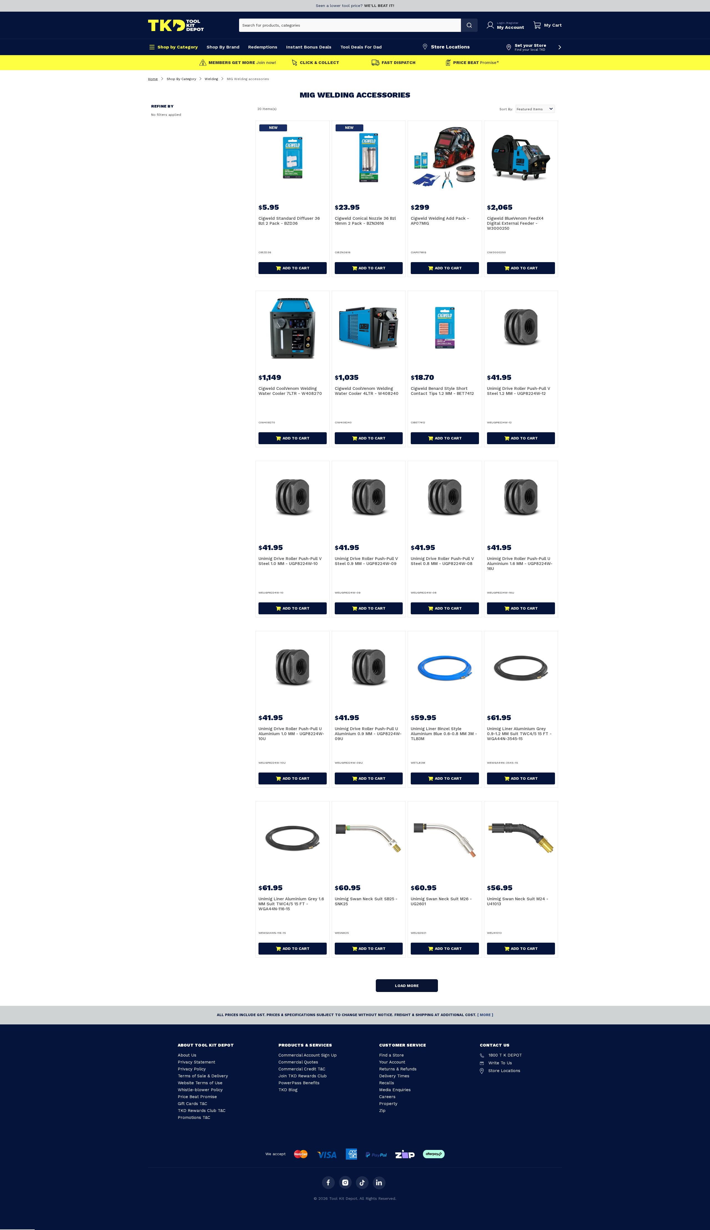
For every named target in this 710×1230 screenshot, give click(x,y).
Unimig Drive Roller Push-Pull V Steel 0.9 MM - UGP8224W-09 (366, 561)
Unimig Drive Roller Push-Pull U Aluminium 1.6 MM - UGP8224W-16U (519, 563)
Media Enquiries (395, 1089)
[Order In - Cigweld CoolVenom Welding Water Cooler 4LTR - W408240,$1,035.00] (369, 328)
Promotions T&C (194, 1117)
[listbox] (535, 109)
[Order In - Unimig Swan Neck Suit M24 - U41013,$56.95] (521, 838)
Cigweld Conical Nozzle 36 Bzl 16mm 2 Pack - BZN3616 (365, 221)
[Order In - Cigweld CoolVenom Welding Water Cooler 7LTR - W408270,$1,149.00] (292, 328)
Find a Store (391, 1055)
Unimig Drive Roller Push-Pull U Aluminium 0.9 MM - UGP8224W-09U (368, 733)
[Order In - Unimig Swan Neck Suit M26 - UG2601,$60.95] (445, 838)
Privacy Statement (196, 1062)
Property (388, 1103)
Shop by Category (178, 47)
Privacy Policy (192, 1069)
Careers (387, 1096)
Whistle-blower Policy (200, 1089)
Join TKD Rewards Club (302, 1075)
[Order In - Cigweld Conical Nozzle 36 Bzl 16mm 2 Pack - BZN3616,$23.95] (369, 158)
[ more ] (485, 1015)
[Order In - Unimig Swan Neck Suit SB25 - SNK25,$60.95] (369, 838)
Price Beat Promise (197, 1096)
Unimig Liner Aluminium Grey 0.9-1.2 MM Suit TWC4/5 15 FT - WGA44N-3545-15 (519, 733)
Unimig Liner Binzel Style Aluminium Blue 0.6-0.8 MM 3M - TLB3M (444, 733)
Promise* (476, 63)
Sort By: (506, 109)
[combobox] (350, 25)
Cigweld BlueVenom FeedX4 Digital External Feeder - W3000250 (515, 223)
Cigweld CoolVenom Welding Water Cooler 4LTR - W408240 (367, 391)
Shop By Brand (223, 47)
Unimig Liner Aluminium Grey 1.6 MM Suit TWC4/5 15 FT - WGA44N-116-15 (291, 903)
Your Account (392, 1062)
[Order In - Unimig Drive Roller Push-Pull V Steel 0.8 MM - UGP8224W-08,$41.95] (445, 498)
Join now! (242, 63)
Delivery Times (394, 1075)
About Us (187, 1055)
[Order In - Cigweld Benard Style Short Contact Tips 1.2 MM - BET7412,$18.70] (445, 328)
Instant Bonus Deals (308, 47)
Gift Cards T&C (192, 1103)
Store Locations (450, 47)
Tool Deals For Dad (361, 47)
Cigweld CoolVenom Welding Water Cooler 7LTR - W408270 (290, 391)
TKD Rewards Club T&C (201, 1110)
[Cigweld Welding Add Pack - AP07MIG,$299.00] (445, 158)
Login (501, 22)
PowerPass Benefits (299, 1082)
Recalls (386, 1082)
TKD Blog (288, 1089)
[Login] (491, 25)
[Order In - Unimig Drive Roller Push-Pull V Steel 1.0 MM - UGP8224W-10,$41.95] (292, 498)
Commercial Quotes (298, 1062)
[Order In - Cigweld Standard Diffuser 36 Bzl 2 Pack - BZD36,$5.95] (292, 158)
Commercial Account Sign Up (307, 1055)
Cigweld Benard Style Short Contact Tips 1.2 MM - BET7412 (442, 391)
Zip (382, 1110)
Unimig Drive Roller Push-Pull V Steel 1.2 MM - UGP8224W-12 (518, 391)
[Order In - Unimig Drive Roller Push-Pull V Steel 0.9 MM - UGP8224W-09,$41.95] (369, 498)
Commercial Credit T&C (301, 1069)
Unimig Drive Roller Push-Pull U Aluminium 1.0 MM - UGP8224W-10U (291, 733)
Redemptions (262, 47)
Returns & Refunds (398, 1069)
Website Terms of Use (200, 1082)
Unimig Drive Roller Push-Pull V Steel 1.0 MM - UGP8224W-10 (290, 561)
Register (512, 22)
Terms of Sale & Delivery (203, 1075)
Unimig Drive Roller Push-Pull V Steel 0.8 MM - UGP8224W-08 (442, 561)
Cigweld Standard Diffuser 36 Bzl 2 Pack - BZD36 (289, 221)
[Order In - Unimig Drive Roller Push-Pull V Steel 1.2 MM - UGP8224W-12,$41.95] (521, 328)
